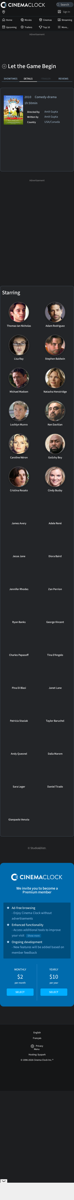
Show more (34, 936)
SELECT (20, 992)
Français (37, 1038)
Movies (28, 20)
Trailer (45, 79)
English (37, 1032)
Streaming (67, 20)
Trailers (28, 27)
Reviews (63, 79)
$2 (20, 981)
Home (9, 20)
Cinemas (47, 20)
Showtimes (10, 79)
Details (28, 79)
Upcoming (11, 27)
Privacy (39, 1046)
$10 (53, 981)
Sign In (66, 12)
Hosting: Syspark (37, 1054)
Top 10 (46, 27)
